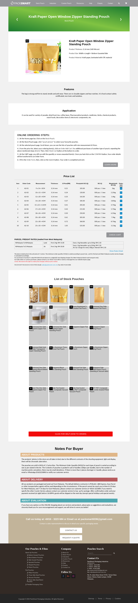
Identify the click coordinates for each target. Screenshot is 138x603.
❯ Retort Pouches (32, 567)
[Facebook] (63, 576)
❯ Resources (65, 561)
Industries (53, 3)
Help (90, 3)
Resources (80, 3)
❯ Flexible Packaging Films (34, 584)
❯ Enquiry (64, 565)
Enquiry (100, 3)
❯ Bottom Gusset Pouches (35, 555)
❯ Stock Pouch (66, 554)
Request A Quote (71, 538)
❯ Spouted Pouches (33, 562)
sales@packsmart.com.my (50, 265)
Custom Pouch (66, 3)
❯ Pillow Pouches (32, 572)
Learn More (110, 165)
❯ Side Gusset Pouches (34, 560)
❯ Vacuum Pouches (33, 577)
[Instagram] (73, 576)
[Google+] (68, 576)
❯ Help (63, 563)
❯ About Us (65, 552)
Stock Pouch (40, 3)
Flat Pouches (29, 570)
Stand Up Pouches (31, 552)
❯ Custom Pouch (66, 559)
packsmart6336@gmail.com (96, 519)
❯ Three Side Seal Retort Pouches (35, 580)
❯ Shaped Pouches (33, 565)
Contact (110, 3)
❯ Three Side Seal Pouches (36, 575)
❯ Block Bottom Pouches (35, 557)
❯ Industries (65, 557)
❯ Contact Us (65, 567)
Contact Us (71, 530)
